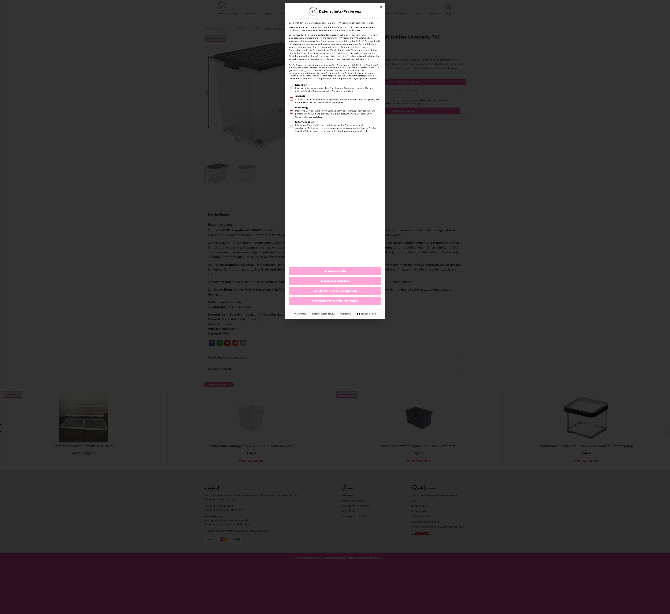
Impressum (345, 314)
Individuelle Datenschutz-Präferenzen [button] (335, 300)
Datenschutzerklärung (300, 50)
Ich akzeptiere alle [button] (335, 270)
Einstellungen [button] (296, 56)
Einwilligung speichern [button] (335, 280)
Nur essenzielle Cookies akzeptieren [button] (335, 290)
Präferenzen (300, 314)
